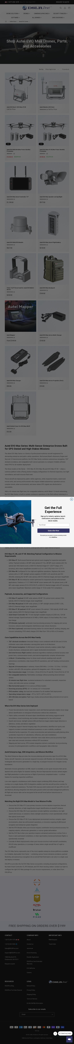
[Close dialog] (71, 499)
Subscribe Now (53, 531)
